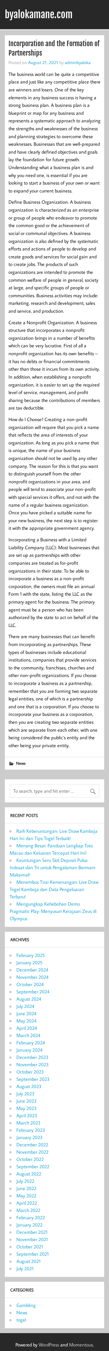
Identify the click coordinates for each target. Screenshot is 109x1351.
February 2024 (30, 1043)
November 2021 (32, 1239)
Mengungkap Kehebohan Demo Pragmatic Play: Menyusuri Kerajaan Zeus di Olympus (53, 911)
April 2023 (26, 1115)
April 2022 (26, 1203)
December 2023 (32, 1057)
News (20, 763)
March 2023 (28, 1123)
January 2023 (29, 1137)
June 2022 (26, 1188)
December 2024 (32, 970)
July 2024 (25, 1006)
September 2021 (32, 1254)
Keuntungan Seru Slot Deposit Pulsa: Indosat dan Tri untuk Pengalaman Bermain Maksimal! (52, 867)
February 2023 (30, 1130)
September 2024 (32, 992)
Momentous (81, 1345)
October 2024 (30, 984)
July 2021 (25, 1268)
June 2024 (26, 1013)
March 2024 (28, 1035)
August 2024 (28, 999)
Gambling (26, 1305)
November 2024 (32, 977)
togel (21, 1320)
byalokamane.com (39, 15)
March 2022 (28, 1210)
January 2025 (29, 962)
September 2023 (33, 1079)
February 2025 (30, 955)
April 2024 (26, 1028)
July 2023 (25, 1094)
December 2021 (32, 1232)
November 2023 (32, 1064)
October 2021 (29, 1247)
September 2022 (32, 1166)
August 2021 (28, 1261)
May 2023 (26, 1108)
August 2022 (28, 1174)
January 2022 (29, 1225)
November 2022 (32, 1152)
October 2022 (30, 1159)
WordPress (49, 1345)
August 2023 (28, 1086)
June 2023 (26, 1101)
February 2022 (30, 1217)
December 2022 (32, 1145)
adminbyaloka (78, 62)
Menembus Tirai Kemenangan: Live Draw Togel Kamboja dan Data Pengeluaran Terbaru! (54, 889)
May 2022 (26, 1196)
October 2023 (30, 1072)
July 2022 (25, 1181)
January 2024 (29, 1050)
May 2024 (26, 1021)
